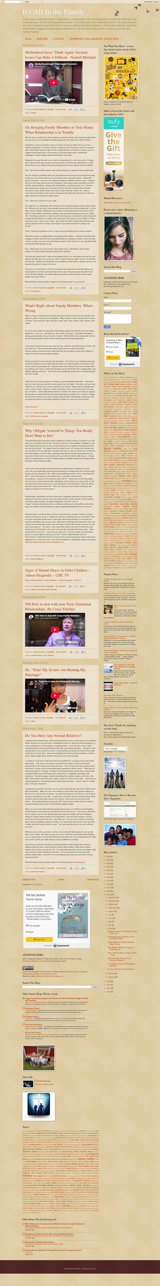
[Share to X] (79, 109)
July (110, 915)
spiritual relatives (56, 1206)
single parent (45, 1203)
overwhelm (25, 1190)
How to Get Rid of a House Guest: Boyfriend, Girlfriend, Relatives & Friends (120, 637)
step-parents (74, 1206)
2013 (108, 985)
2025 (108, 860)
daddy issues (78, 1144)
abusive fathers (65, 1131)
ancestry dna (32, 1135)
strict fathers (51, 1208)
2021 (108, 874)
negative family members (79, 1185)
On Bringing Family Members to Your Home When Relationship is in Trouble (59, 130)
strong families (61, 1208)
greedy (78, 1170)
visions (76, 1210)
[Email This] (74, 109)
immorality (67, 1178)
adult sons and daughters (123, 382)
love (67, 1180)
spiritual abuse (32, 1206)
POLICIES (42, 38)
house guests (36, 291)
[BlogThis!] (77, 109)
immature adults (59, 1178)
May (110, 922)
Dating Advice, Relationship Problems (40, 1242)
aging (89, 1133)
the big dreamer (43, 1210)
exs (84, 1156)
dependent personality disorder (83, 1147)
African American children (78, 1133)
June (110, 918)
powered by (48, 945)
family (91, 1156)
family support (114, 460)
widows (91, 1210)
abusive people (74, 1131)
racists (92, 1194)
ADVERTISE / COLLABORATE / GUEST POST (94, 38)
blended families (61, 1138)
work (33, 1212)
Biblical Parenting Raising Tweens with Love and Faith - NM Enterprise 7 (49, 1236)
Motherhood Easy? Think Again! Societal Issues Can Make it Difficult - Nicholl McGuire (60, 55)
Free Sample (34, 926)
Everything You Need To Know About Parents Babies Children (49, 1234)
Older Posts (93, 879)
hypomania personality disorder (39, 1178)
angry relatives (60, 1135)
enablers (82, 1154)
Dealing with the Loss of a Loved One (117, 203)
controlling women (47, 1144)
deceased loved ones (118, 416)
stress (43, 1208)
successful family (85, 1208)
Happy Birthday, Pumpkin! (34, 1026)
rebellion (39, 1197)
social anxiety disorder (73, 1203)
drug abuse (53, 1151)
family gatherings (42, 1161)
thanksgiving (33, 1210)
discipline (63, 1149)
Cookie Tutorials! (31, 1010)
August (111, 911)
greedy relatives (86, 1170)
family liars (62, 1161)
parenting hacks (68, 1190)
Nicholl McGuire (31, 407)
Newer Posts (28, 879)
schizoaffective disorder (66, 1199)
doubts (41, 1151)
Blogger (93, 1269)
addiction (83, 1131)
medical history (94, 1180)
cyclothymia (70, 1144)
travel (65, 1210)
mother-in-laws (62, 1183)
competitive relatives (131, 409)
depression (95, 1147)
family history (53, 1162)
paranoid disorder (34, 1190)
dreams (46, 1151)
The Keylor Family (32, 1008)
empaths (76, 1154)
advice (66, 1133)
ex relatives (75, 1156)
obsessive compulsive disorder (53, 1187)
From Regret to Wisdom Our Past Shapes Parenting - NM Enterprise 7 (48, 1228)
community (88, 1142)
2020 (108, 877)
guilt (97, 1170)
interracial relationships (111, 492)
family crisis (127, 449)
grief (94, 1170)
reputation (25, 1199)
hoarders (96, 1173)
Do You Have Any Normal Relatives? (53, 735)
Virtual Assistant (44, 1081)
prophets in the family (51, 1194)
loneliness (62, 1180)
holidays (27, 1175)
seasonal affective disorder (30, 1201)
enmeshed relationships (35, 1156)
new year (93, 1185)
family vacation (73, 1166)
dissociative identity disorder (75, 1149)
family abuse (108, 443)
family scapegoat (65, 1164)
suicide (93, 1208)
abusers (46, 1131)
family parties (90, 1162)
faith (86, 1156)
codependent (57, 1142)
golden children (39, 1170)
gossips (47, 1170)
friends (68, 1168)
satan (57, 1199)
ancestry (25, 1135)
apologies (85, 1135)
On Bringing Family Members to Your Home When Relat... (121, 938)
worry (37, 1212)
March (110, 929)
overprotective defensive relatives (87, 1187)
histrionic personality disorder (83, 1173)
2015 (108, 895)
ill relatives (51, 1178)
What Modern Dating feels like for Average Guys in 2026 (44, 1244)
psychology (63, 1194)
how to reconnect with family (55, 1176)
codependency (48, 1142)
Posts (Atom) (37, 884)
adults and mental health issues (50, 1133)
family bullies (51, 1159)
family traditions (63, 1166)
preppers (31, 1194)
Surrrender (28, 1252)
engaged (25, 1156)
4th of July (25, 1131)
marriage (86, 1180)
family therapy (41, 1166)
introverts (33, 1180)
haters (33, 1173)
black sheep (51, 1138)
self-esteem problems (47, 1201)
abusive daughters (55, 1131)
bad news (115, 393)
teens (97, 1208)
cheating (67, 1140)
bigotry (46, 1138)
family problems (33, 1164)
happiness (26, 1173)
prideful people (39, 1194)
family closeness (73, 1159)
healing (39, 1173)
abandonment (33, 1131)
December (112, 897)
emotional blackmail (116, 432)
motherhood (70, 1183)
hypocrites (26, 1178)
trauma (62, 1210)
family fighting (31, 1162)
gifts (29, 1170)
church (39, 1142)
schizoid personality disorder (82, 1199)
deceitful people (35, 1147)
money (47, 1183)
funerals (75, 1168)
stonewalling (95, 1206)
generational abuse (84, 1168)
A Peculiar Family (32, 1017)
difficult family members (39, 416)
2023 (108, 867)
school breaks (95, 1199)
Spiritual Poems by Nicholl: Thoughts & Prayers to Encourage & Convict (53, 1250)
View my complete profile (44, 1084)
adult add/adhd (90, 1131)
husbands (95, 1176)
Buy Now (40, 939)
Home (29, 38)
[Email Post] (70, 109)
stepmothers (83, 1206)
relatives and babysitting (71, 1197)
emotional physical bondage (50, 1154)
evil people (67, 1156)
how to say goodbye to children (76, 1176)
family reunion (54, 1164)
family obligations (37, 559)
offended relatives (69, 1187)
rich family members (40, 1199)
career (36, 1140)
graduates (53, 1170)
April (110, 925)
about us (40, 1131)
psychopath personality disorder (76, 1194)
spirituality (66, 1206)
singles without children (58, 1203)
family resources (44, 1164)
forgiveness (62, 1168)
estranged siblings (57, 1156)
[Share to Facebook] (81, 109)
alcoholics (95, 1133)
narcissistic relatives (61, 1185)
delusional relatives (38, 872)
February (111, 973)
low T (70, 1180)
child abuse (74, 1140)
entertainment (47, 1156)
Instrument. (29, 1018)
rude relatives (50, 1199)
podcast (67, 1192)
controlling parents (34, 1145)
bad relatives (30, 1138)
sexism (85, 1201)
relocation (83, 1197)
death (89, 1144)
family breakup (41, 1159)
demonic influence (66, 1147)
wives (29, 1212)
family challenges (62, 1159)
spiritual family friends (43, 1206)
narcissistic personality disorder (41, 1185)
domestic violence (30, 1151)
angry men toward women (45, 1135)
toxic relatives (49, 655)
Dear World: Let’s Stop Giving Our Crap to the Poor (42, 1035)
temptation (25, 1210)
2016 (108, 891)
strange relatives (28, 1208)
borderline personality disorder (84, 1138)
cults (65, 1144)
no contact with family (129, 509)
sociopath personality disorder (90, 1203)
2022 (108, 870)
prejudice (25, 1194)
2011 (108, 992)
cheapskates (60, 1140)
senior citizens (78, 1201)
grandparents (71, 1170)
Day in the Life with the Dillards (35, 1002)
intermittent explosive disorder (84, 1178)
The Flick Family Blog (33, 1025)
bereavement (39, 1138)
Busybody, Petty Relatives (113, 695)
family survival (32, 1166)
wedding (85, 1210)
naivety (76, 1183)
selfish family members (64, 1201)
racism (88, 1194)
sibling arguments (110, 547)
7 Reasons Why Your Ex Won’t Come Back (119, 593)
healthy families (48, 1173)
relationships (59, 1197)
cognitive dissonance (68, 1142)
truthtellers (71, 1210)
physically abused (57, 1192)
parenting (59, 1190)
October (111, 904)
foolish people (54, 1168)
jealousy (39, 1180)
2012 (108, 988)
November (112, 901)
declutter (43, 1147)
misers (43, 1183)
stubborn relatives (73, 1208)
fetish (48, 1168)
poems (72, 1192)
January (111, 977)
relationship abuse (47, 1197)
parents (77, 1190)
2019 (108, 881)
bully (23, 1140)
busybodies (30, 1140)
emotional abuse (37, 655)
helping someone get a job (64, 1173)
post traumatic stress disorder (84, 1192)
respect (31, 1199)
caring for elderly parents (47, 1140)
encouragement (92, 1154)
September (112, 908)
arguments (92, 1135)
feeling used (42, 1168)
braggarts (96, 1138)
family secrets (78, 1164)
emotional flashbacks (34, 1154)
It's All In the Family (53, 11)
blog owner (71, 1138)
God (32, 1171)
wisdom (96, 1210)
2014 (108, 981)
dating (84, 1145)
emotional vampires (67, 1154)
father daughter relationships (88, 1166)
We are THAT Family (33, 1033)
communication (80, 1142)
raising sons (32, 1197)
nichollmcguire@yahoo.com (32, 961)
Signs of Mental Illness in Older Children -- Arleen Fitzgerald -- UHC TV (58, 573)
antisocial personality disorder (73, 1135)
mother (33, 113)
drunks (60, 1151)
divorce (96, 1149)
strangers (37, 1208)
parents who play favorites (89, 1190)
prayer (96, 1192)
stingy (89, 1206)
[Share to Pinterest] (84, 109)
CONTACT (58, 38)
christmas (33, 1142)
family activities (31, 1159)
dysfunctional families (70, 1152)
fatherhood (26, 1168)
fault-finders (33, 1168)
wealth (81, 1210)
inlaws (33, 721)
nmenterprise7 (79, 282)
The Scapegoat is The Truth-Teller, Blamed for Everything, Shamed (124, 667)
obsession (39, 1187)
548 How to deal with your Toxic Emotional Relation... (119, 959)
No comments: (60, 109)
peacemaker (26, 1192)
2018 (108, 884)
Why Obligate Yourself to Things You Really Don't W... (121, 948)
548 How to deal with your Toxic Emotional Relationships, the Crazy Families (58, 606)
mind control (36, 1183)
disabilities (46, 1149)
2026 (108, 857)
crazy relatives (57, 1145)
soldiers (24, 1206)
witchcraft (25, 1212)
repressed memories (93, 1197)
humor (89, 1176)
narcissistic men (84, 1183)
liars (54, 1180)
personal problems (36, 1192)
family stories (89, 1164)
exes (80, 1156)
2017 (108, 888)
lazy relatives (47, 1180)
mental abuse (27, 1183)
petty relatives (46, 1192)
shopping (90, 1201)
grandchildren (61, 1170)
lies (57, 1180)
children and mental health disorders (44, 589)
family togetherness (52, 1166)
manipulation (77, 1180)
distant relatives (88, 1149)
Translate (121, 752)
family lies (70, 1161)
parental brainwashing (48, 1190)
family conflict (86, 1158)
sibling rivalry (35, 1203)
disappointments (54, 1149)
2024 (108, 863)
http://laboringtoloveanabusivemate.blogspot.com (44, 542)
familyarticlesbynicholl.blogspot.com (50, 976)
